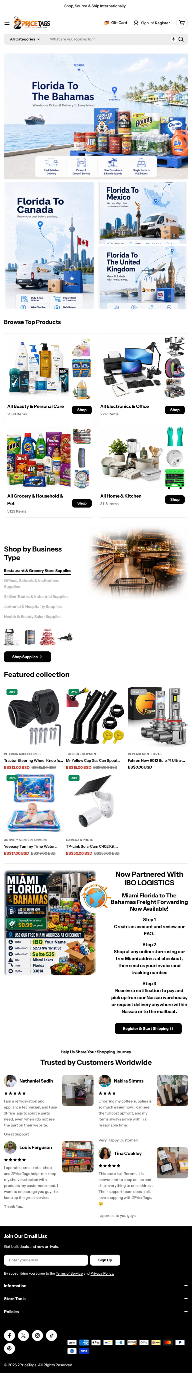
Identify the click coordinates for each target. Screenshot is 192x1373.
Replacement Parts (145, 754)
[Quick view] (57, 697)
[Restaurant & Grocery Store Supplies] (137, 563)
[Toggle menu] (7, 23)
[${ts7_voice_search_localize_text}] (174, 39)
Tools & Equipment (82, 754)
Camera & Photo (80, 840)
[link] (82, 346)
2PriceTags (27, 1365)
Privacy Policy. (102, 1273)
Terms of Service (69, 1273)
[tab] (37, 571)
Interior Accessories (22, 754)
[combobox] (96, 39)
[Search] (181, 39)
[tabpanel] (39, 645)
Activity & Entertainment (26, 840)
